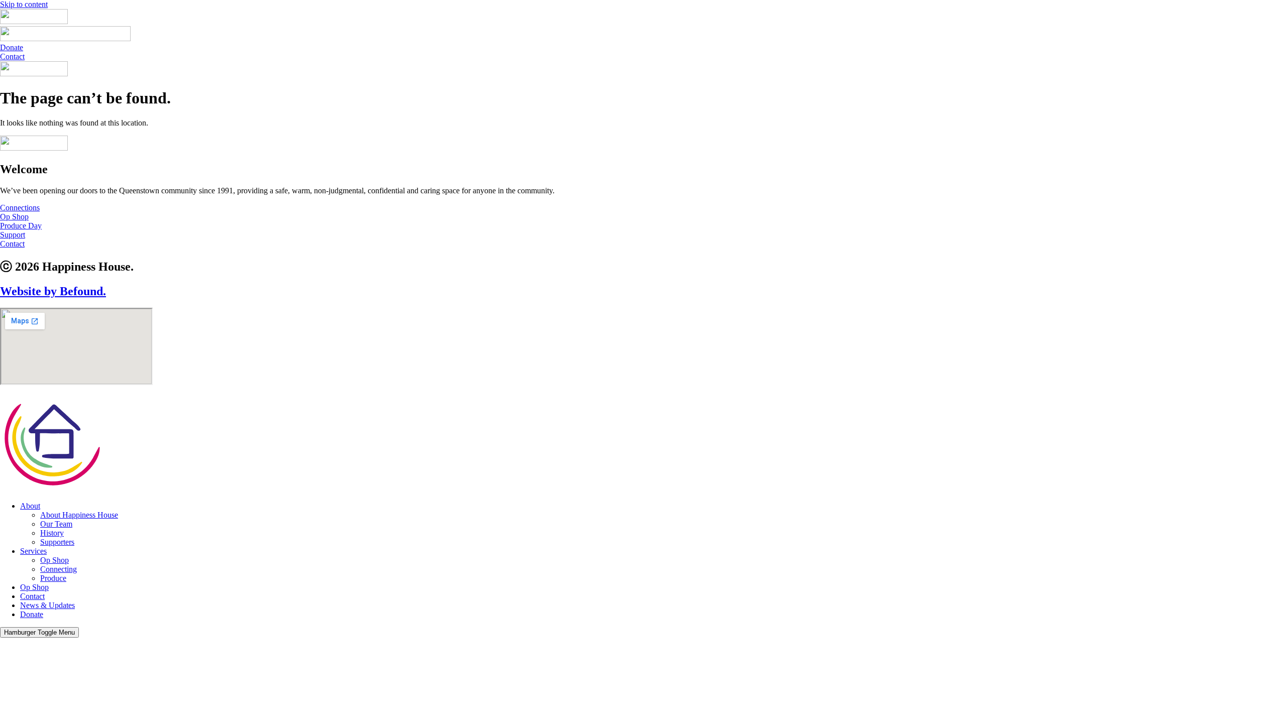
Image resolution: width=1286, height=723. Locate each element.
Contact (32, 596)
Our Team (56, 524)
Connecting (58, 569)
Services (33, 551)
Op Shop (54, 560)
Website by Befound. (53, 291)
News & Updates (47, 605)
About (30, 506)
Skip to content (24, 4)
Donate (31, 614)
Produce (53, 578)
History (52, 533)
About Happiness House (79, 515)
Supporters (57, 542)
